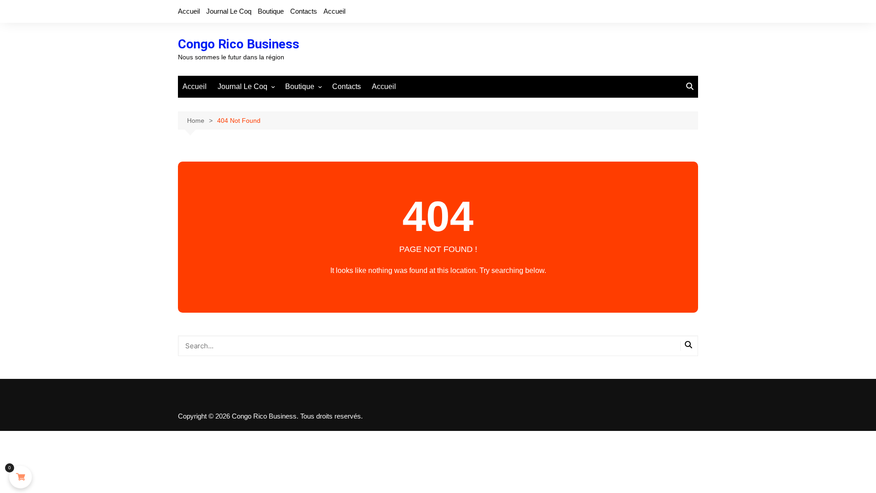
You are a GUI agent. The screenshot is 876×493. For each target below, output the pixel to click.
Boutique (271, 11)
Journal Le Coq (228, 11)
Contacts (303, 11)
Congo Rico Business (238, 44)
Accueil (189, 11)
